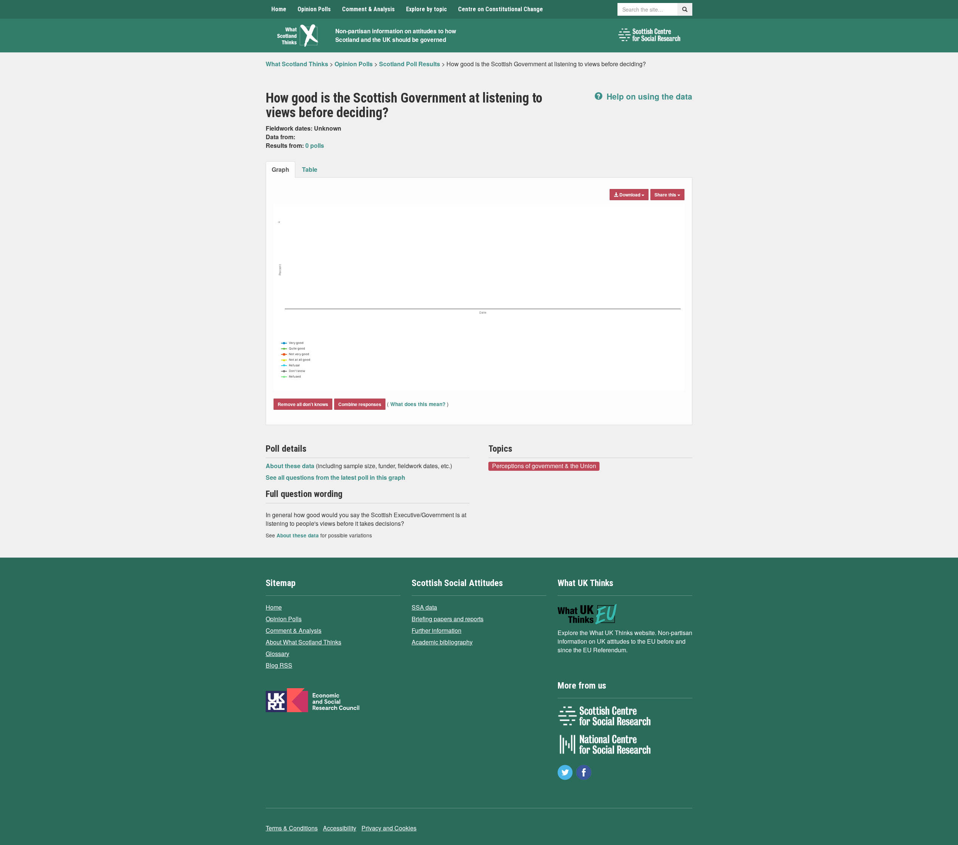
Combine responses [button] (359, 404)
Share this (666, 194)
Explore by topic (426, 9)
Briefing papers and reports (447, 618)
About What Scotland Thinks (303, 642)
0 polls (314, 145)
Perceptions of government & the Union (544, 466)
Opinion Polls (314, 9)
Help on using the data (648, 96)
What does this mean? (418, 404)
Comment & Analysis (368, 9)
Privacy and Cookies (389, 828)
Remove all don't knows (303, 404)
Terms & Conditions (292, 828)
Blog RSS (279, 665)
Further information (436, 630)
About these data (291, 465)
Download (629, 194)
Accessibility (339, 828)
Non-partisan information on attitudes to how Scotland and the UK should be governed (395, 35)
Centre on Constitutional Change (500, 9)
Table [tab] (309, 169)
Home (278, 9)
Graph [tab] (280, 169)
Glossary (277, 653)
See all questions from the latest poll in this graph (335, 477)
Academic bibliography (442, 642)
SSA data (424, 607)
